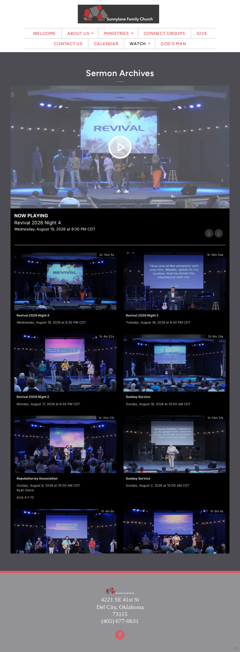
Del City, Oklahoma (120, 607)
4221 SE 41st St (120, 599)
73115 (120, 614)
